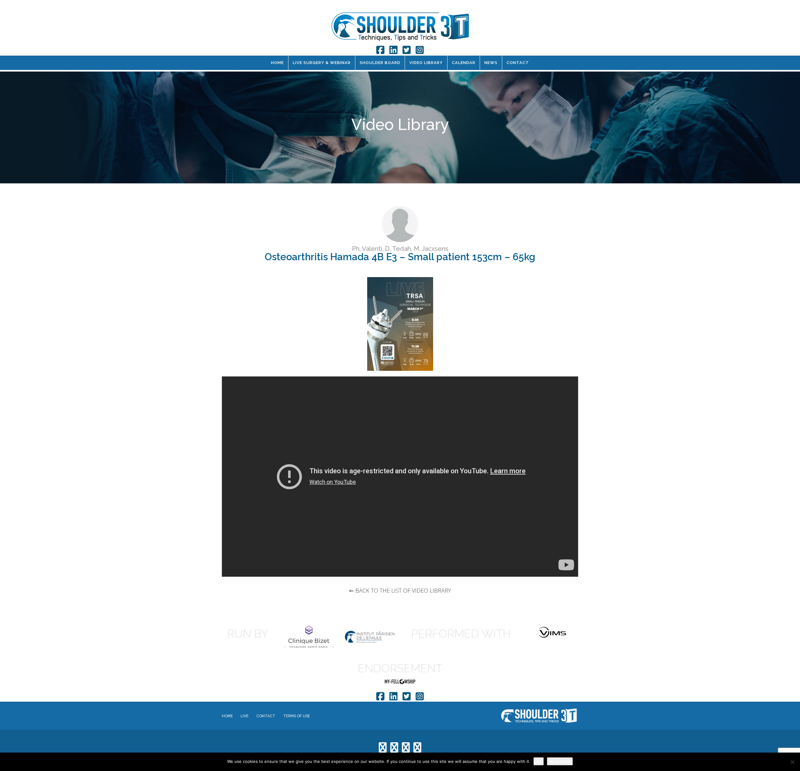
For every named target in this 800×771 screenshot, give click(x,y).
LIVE (244, 716)
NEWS (491, 62)
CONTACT (518, 62)
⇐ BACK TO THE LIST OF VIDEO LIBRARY (400, 590)
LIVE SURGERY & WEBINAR (322, 62)
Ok (538, 761)
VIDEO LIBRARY (426, 62)
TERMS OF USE (296, 716)
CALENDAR (463, 62)
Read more (559, 761)
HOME (277, 62)
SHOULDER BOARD (380, 62)
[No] (792, 762)
